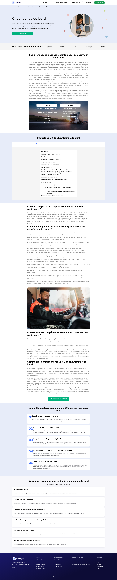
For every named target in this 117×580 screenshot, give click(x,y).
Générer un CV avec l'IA (59, 562)
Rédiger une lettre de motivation (79, 562)
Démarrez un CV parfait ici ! (58, 398)
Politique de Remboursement (73, 576)
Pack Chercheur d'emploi (41, 562)
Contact (98, 568)
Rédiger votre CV (58, 566)
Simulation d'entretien (40, 564)
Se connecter (87, 2)
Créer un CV (99, 2)
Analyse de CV (39, 559)
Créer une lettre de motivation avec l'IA (80, 559)
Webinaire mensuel (40, 566)
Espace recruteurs (40, 570)
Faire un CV (22, 33)
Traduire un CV (57, 564)
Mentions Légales (52, 576)
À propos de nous (75, 2)
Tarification (99, 564)
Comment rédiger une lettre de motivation (81, 564)
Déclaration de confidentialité (88, 576)
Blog (98, 562)
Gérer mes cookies (100, 576)
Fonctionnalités (100, 566)
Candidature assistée (40, 568)
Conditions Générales (61, 576)
